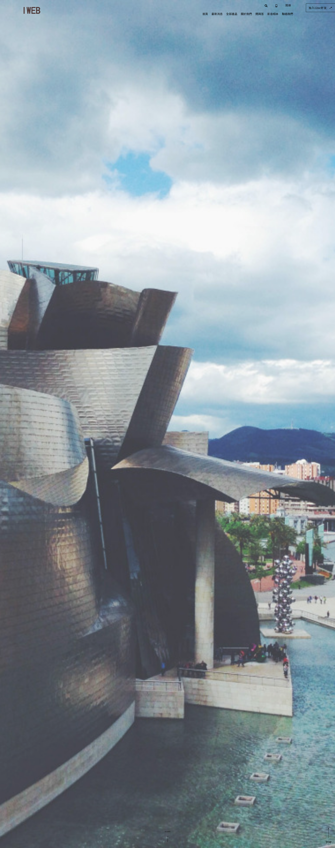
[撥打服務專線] (276, 5)
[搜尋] (266, 5)
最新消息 (217, 14)
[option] (167, 424)
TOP (329, 842)
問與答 (259, 14)
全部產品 (231, 14)
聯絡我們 (287, 14)
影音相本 (272, 14)
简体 (288, 5)
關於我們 (246, 14)
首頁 (205, 14)
